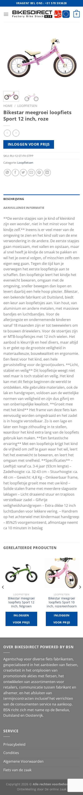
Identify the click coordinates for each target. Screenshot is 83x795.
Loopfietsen (27, 106)
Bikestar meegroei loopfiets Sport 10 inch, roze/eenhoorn (62, 602)
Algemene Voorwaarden (23, 761)
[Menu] (6, 14)
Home (8, 106)
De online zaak (55, 789)
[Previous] (10, 59)
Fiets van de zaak (17, 770)
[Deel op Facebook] (15, 172)
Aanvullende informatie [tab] (23, 208)
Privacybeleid (14, 744)
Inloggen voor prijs (29, 144)
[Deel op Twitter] (23, 172)
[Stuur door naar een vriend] (31, 172)
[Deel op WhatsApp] (7, 172)
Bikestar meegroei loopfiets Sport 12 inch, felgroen (21, 602)
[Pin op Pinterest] (39, 172)
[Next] (73, 59)
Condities (11, 752)
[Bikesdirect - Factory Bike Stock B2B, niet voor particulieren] (41, 14)
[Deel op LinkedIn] (47, 172)
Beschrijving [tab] (13, 199)
